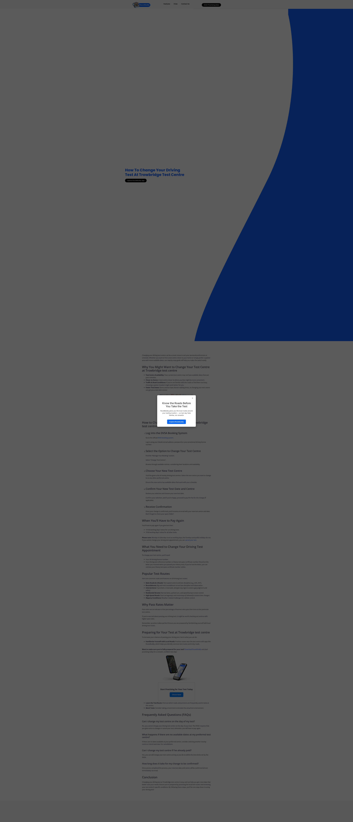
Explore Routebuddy (176, 422)
